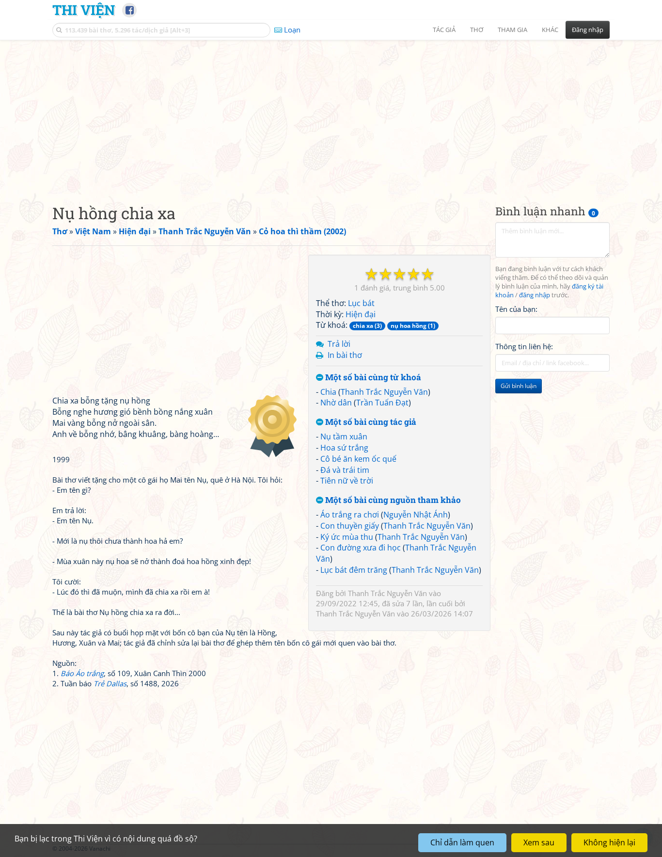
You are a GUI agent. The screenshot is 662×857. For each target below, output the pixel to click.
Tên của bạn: (516, 308)
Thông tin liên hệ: (524, 346)
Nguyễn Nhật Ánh (415, 514)
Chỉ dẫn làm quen (462, 842)
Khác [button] (550, 29)
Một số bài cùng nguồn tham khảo (392, 500)
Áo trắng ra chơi (349, 514)
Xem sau (538, 842)
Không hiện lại (609, 842)
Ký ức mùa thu (346, 537)
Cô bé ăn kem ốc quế (358, 458)
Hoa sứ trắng (344, 447)
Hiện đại (361, 314)
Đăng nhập (587, 29)
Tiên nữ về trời (346, 480)
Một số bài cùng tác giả (369, 422)
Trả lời (339, 344)
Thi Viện (83, 9)
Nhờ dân (336, 402)
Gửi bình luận (518, 386)
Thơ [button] (476, 29)
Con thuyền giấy (349, 525)
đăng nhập (534, 295)
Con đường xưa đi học (360, 547)
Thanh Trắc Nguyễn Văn (384, 392)
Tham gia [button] (512, 29)
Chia (328, 392)
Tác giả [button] (444, 29)
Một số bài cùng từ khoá (372, 377)
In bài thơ (345, 355)
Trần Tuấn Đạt (382, 402)
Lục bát (361, 303)
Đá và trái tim (344, 470)
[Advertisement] (331, 114)
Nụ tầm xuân (343, 436)
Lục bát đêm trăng (353, 570)
